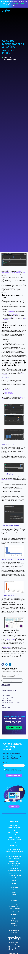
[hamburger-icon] (25, 10)
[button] (2, 664)
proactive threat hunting (7, 479)
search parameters (7, 647)
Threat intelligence (8, 393)
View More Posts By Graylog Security (12, 680)
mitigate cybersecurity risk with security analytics (11, 272)
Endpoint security (8, 391)
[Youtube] (19, 947)
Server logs (6, 389)
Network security (8, 392)
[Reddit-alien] (16, 947)
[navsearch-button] (14, 6)
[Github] (16, 949)
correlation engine (10, 639)
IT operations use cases (11, 372)
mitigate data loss (13, 317)
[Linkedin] (9, 947)
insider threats (11, 311)
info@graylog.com (14, 942)
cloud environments (13, 314)
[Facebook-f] (19, 949)
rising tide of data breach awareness (13, 270)
